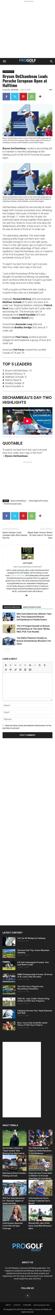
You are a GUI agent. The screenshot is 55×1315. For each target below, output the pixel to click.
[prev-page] (4, 650)
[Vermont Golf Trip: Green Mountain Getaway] (9, 953)
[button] (4, 61)
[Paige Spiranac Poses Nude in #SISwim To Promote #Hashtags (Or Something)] (41, 1163)
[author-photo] (27, 559)
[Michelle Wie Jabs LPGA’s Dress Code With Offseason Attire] (41, 1213)
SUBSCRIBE (27, 1305)
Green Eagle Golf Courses (38, 501)
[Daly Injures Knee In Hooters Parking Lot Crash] (15, 1163)
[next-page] (8, 650)
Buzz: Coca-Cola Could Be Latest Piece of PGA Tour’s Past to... (32, 1024)
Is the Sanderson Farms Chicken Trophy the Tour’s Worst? (39, 1200)
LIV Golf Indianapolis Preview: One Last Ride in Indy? (33, 963)
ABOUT (8, 1305)
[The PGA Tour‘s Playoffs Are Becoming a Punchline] (9, 989)
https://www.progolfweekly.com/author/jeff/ (27, 567)
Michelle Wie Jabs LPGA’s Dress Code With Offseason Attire (40, 1225)
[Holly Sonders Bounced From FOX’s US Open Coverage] (15, 1213)
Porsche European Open (12, 504)
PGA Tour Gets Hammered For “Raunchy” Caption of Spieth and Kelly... (14, 1200)
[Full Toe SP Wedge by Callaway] (9, 941)
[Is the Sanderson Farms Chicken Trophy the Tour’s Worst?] (41, 1188)
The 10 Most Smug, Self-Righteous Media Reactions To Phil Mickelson (40, 1150)
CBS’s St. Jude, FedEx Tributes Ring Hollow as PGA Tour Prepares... (33, 999)
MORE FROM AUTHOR (32, 607)
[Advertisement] (27, 30)
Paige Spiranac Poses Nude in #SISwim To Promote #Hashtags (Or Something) (40, 1175)
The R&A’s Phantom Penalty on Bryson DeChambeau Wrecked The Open (34, 641)
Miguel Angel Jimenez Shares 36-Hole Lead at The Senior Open (40, 535)
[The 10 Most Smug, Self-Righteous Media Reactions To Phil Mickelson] (41, 1138)
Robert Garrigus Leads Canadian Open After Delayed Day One (15, 535)
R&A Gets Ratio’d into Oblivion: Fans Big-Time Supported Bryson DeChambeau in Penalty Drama (34, 617)
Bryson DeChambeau (18, 501)
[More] (40, 96)
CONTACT (17, 1305)
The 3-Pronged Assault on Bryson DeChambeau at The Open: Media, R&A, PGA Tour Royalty (33, 629)
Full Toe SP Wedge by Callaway (31, 938)
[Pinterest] (23, 96)
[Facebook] (6, 96)
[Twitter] (15, 96)
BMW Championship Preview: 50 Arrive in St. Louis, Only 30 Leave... (34, 975)
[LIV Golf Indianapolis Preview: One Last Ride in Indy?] (9, 965)
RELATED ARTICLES (12, 607)
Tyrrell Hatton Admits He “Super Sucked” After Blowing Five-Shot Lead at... (14, 1150)
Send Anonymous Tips (41, 1305)
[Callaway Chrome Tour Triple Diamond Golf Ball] (9, 1014)
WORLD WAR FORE (17, 575)
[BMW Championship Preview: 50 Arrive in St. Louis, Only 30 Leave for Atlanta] (9, 977)
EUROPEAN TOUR (8, 71)
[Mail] (27, 595)
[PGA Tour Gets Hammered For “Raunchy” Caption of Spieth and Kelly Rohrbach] (15, 1188)
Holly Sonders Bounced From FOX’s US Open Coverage (13, 1225)
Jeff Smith (14, 90)
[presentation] (6, 665)
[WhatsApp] (32, 96)
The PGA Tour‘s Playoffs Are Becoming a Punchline (30, 987)
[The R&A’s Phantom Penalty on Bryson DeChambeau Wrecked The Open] (9, 641)
